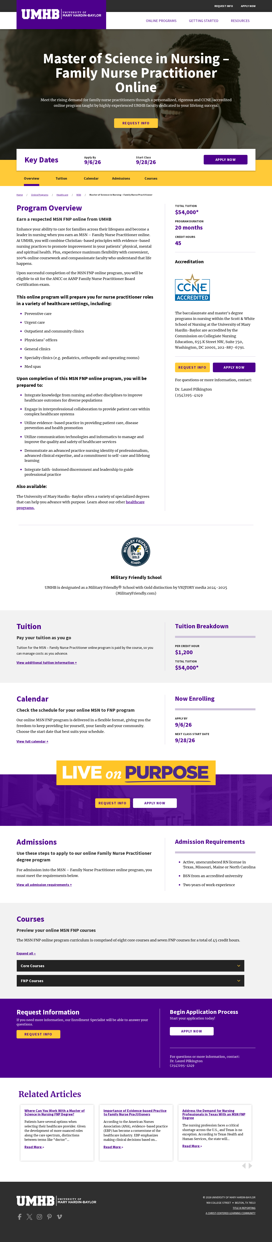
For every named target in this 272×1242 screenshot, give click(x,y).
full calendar (32, 741)
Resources (240, 20)
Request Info (223, 6)
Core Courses (32, 965)
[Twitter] (29, 1217)
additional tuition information (47, 662)
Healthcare (62, 194)
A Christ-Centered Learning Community (230, 1213)
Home (20, 194)
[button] (251, 1166)
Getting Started (203, 20)
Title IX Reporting (244, 1208)
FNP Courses (32, 980)
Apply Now (248, 6)
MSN (78, 194)
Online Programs (161, 20)
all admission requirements (44, 884)
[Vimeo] (59, 1217)
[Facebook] (20, 1217)
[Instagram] (39, 1217)
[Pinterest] (49, 1217)
